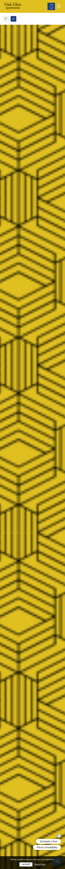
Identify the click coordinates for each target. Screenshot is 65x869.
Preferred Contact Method (22, 298)
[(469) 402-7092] (51, 6)
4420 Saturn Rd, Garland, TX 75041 (27, 219)
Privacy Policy (40, 864)
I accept (26, 864)
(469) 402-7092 (15, 227)
